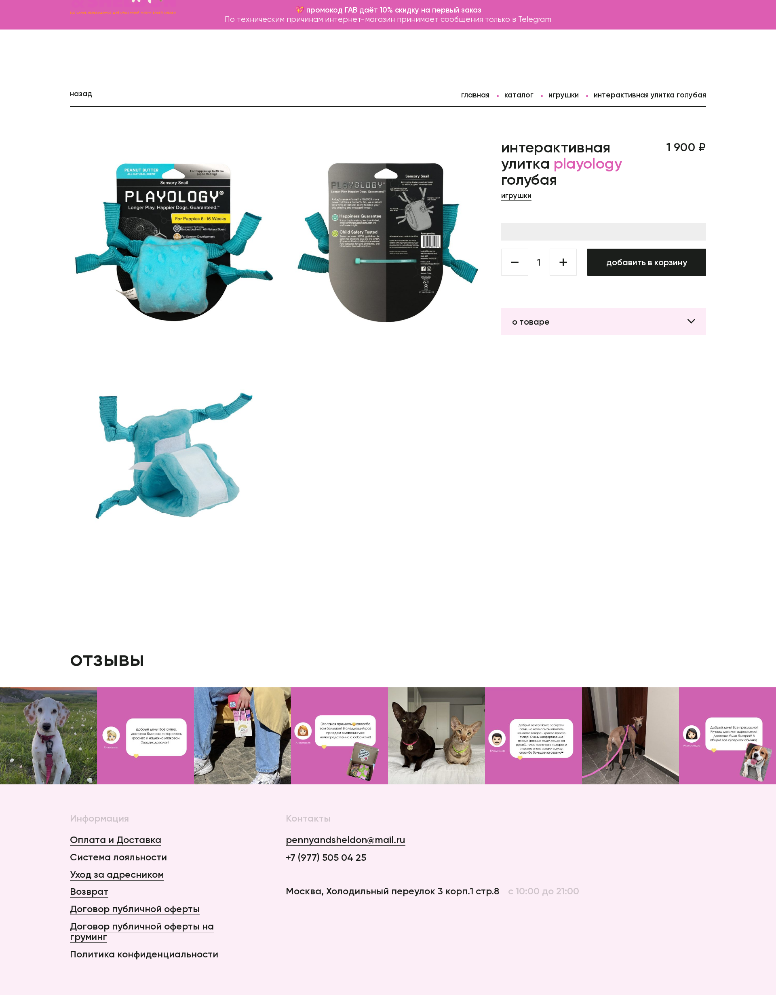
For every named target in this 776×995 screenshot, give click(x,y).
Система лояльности (118, 857)
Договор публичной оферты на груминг (142, 931)
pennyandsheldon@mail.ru (345, 839)
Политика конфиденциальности (144, 954)
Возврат (89, 891)
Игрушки (563, 94)
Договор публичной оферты (135, 909)
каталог (519, 94)
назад (81, 93)
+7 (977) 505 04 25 (326, 857)
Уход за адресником (117, 874)
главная (475, 94)
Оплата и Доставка (115, 839)
